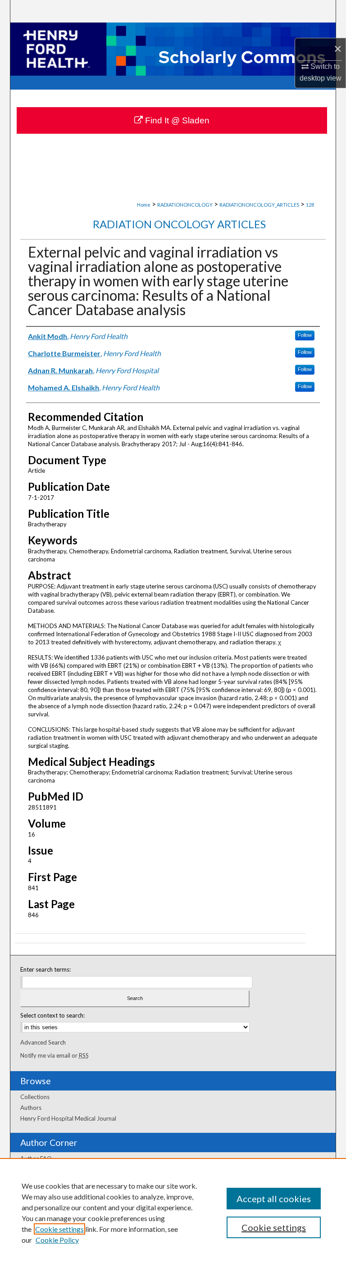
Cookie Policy (57, 1239)
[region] (173, 1212)
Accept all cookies (274, 1198)
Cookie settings (59, 1229)
